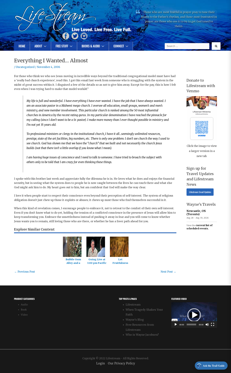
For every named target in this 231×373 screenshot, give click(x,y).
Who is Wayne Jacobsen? (142, 334)
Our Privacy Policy (121, 363)
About (38, 46)
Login (100, 363)
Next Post (168, 271)
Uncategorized (25, 67)
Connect (118, 46)
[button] (194, 315)
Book (24, 309)
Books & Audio (91, 46)
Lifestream (133, 304)
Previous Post (24, 271)
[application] (194, 315)
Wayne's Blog (135, 319)
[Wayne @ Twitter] (75, 35)
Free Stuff (62, 46)
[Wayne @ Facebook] (66, 35)
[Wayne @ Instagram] (84, 35)
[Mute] (207, 324)
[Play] (175, 324)
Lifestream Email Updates (200, 192)
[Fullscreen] (212, 324)
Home (22, 46)
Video (24, 314)
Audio (24, 304)
